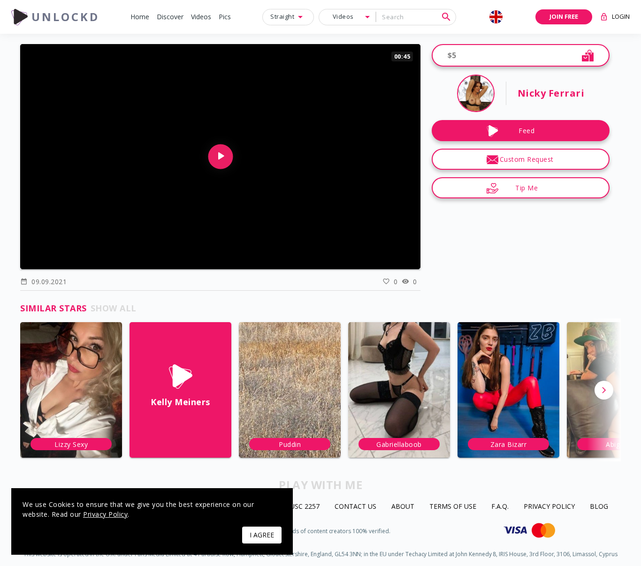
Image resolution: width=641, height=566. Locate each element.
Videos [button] (343, 16)
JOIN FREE (563, 16)
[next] (604, 390)
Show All (114, 308)
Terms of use (452, 507)
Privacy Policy (549, 507)
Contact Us (355, 507)
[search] (446, 17)
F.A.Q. (500, 507)
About (402, 507)
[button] (140, 17)
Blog (599, 507)
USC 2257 (305, 507)
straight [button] (282, 16)
